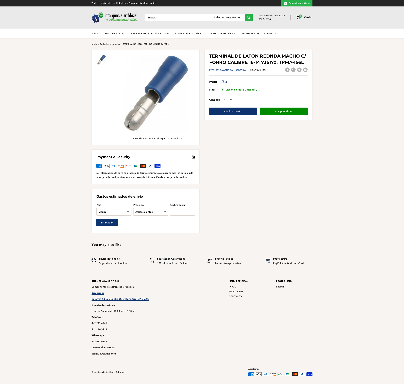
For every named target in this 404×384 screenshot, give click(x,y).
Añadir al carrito (233, 111)
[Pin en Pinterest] (293, 69)
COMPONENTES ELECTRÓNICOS (148, 33)
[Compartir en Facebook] (287, 69)
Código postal (178, 204)
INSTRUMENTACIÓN (221, 33)
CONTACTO (270, 33)
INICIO (95, 33)
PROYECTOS (248, 33)
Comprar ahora (283, 111)
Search (280, 286)
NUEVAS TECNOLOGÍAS (188, 33)
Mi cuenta (265, 19)
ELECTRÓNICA (113, 33)
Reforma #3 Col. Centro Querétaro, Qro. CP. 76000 (120, 298)
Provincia (138, 204)
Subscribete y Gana (299, 3)
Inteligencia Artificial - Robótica (227, 70)
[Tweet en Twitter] (299, 69)
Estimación (107, 222)
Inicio (94, 44)
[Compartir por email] (305, 69)
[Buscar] (249, 17)
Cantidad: (214, 99)
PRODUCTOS (236, 291)
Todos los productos (110, 44)
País (98, 204)
